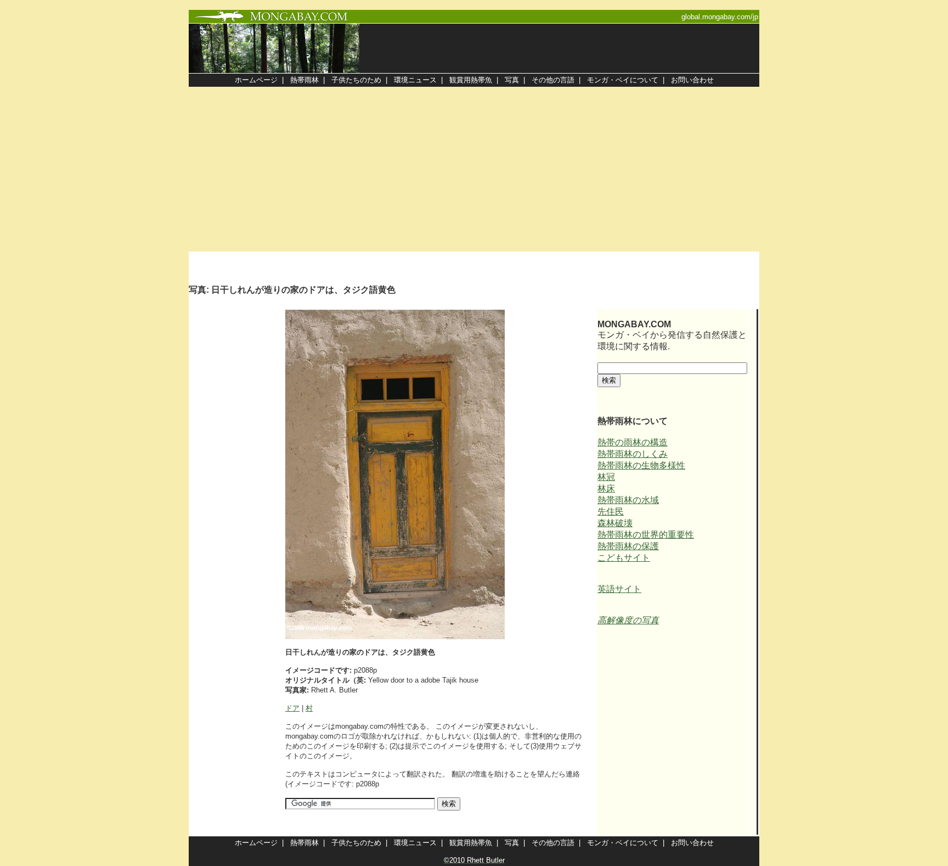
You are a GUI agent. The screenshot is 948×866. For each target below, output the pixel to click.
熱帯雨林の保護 (628, 546)
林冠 (606, 477)
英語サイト (619, 589)
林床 (606, 488)
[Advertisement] (474, 169)
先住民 (610, 511)
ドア (292, 708)
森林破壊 (615, 523)
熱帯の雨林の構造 (632, 442)
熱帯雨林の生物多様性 (641, 465)
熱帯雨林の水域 (628, 500)
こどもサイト (623, 557)
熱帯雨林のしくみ (632, 454)
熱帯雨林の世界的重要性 (645, 534)
